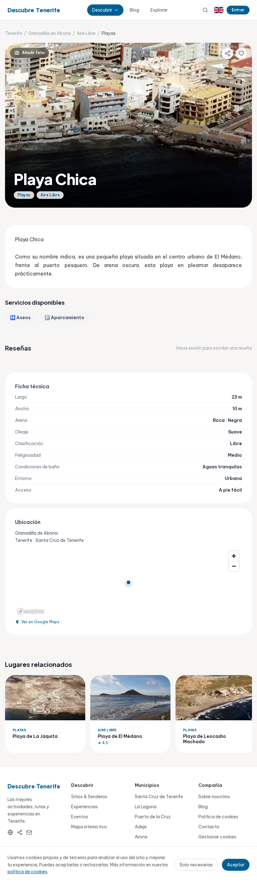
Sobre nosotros (214, 796)
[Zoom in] (234, 556)
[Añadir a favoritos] (241, 53)
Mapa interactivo (89, 827)
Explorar (159, 10)
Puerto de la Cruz (153, 817)
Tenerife (13, 33)
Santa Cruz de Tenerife (159, 796)
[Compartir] (227, 53)
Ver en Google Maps (40, 621)
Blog (134, 10)
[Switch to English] (218, 10)
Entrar (238, 10)
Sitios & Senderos (89, 796)
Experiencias (84, 806)
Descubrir (102, 10)
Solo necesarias (196, 865)
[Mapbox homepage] (31, 611)
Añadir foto (33, 52)
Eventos (79, 817)
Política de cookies (218, 817)
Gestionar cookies (217, 837)
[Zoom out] (234, 566)
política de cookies (27, 872)
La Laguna (145, 806)
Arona (141, 837)
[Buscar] (205, 10)
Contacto (208, 827)
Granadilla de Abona (49, 33)
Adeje (141, 827)
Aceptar (235, 865)
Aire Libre (86, 33)
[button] (128, 582)
